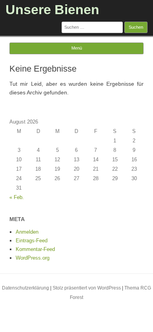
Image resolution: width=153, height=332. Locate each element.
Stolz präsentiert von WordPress (87, 288)
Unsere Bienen (52, 9)
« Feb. (16, 197)
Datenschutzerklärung (25, 288)
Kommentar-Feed (35, 249)
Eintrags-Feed (31, 240)
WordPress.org (32, 258)
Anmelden (27, 232)
